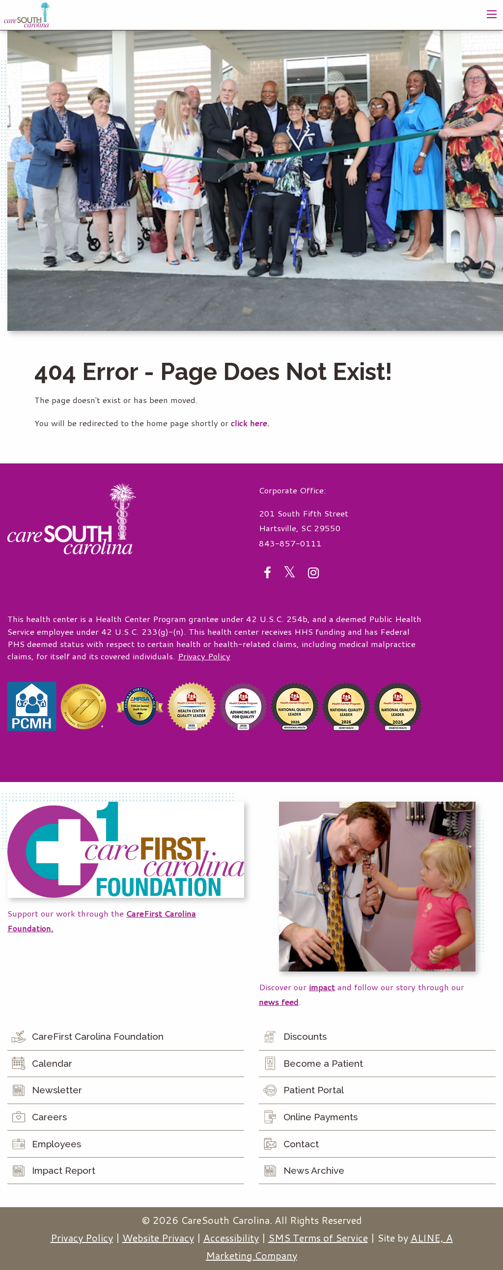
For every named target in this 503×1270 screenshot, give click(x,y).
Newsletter (57, 1089)
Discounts (305, 1036)
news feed (279, 1001)
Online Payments (320, 1116)
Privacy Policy (204, 656)
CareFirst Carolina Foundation (98, 1036)
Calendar (52, 1063)
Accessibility (231, 1237)
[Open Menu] (492, 14)
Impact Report (63, 1170)
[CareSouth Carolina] (27, 13)
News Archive (313, 1170)
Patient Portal (313, 1089)
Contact (301, 1143)
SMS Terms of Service (318, 1237)
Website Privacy (158, 1237)
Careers (49, 1116)
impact (322, 987)
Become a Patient (323, 1063)
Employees (56, 1143)
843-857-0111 (290, 543)
